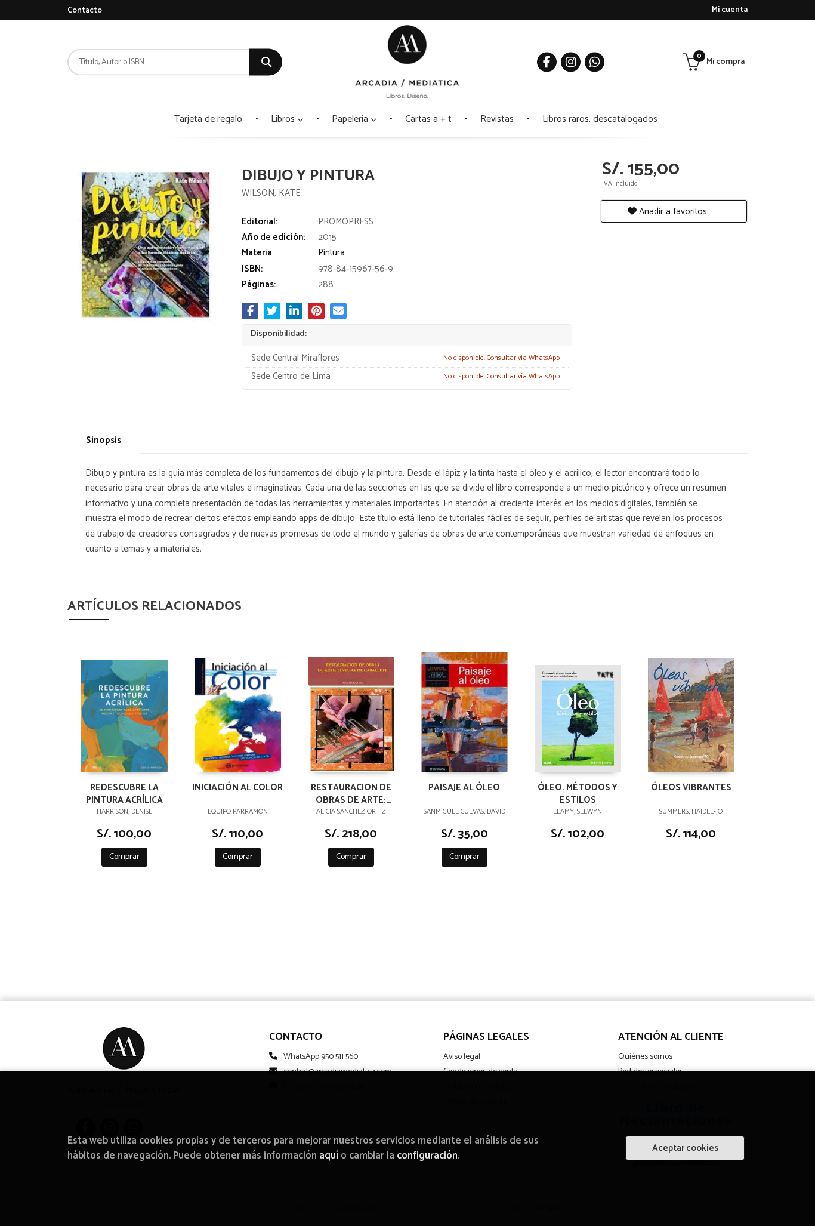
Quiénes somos (645, 1057)
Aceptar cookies (685, 1148)
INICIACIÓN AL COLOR (237, 788)
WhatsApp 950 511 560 (320, 1057)
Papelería (351, 119)
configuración (427, 1156)
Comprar (124, 857)
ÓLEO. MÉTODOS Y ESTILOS (578, 793)
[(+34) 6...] (594, 62)
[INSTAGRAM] (571, 62)
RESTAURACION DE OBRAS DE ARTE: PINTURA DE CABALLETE (351, 793)
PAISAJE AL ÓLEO (464, 788)
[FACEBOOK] (547, 62)
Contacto (84, 10)
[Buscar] (265, 62)
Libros (284, 119)
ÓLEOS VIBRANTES (691, 788)
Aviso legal (461, 1057)
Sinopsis (103, 440)
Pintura (331, 252)
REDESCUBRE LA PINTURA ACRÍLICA (124, 793)
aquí (328, 1156)
